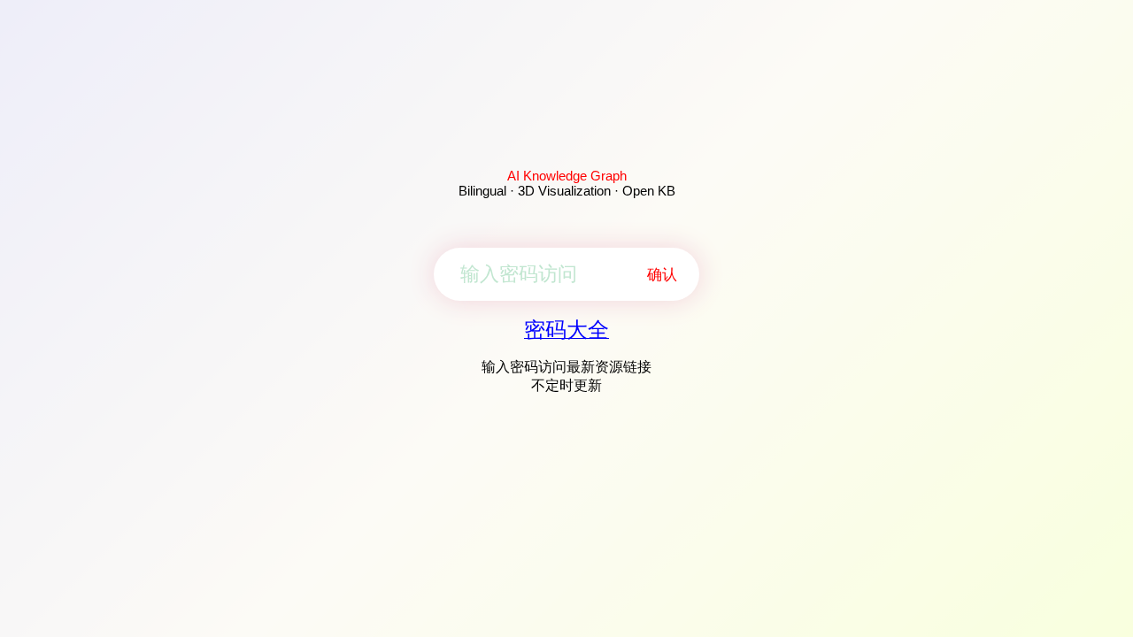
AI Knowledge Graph (567, 175)
